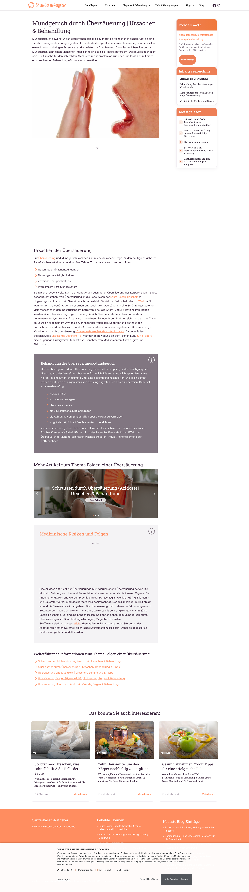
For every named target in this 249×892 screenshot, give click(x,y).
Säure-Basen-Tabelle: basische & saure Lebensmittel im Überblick (120, 828)
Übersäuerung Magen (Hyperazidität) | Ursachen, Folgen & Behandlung (81, 678)
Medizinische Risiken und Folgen (197, 101)
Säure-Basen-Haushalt (124, 296)
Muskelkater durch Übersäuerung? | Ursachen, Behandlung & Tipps (79, 666)
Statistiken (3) (104, 870)
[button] (37, 493)
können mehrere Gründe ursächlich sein (100, 331)
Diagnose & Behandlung (135, 5)
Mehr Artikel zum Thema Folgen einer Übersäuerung (196, 94)
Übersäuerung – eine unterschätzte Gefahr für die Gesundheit (190, 837)
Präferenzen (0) (85, 870)
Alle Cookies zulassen (176, 879)
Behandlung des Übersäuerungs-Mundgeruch (196, 85)
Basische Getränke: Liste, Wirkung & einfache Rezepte (189, 829)
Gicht (77, 623)
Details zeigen (63, 879)
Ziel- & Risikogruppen (166, 5)
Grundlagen (91, 5)
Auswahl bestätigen (149, 879)
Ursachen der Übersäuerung (194, 78)
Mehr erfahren (187, 59)
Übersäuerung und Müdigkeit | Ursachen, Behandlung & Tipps (75, 672)
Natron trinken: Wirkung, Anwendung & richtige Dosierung (124, 836)
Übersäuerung (46, 258)
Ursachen (110, 5)
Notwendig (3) (66, 870)
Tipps (189, 5)
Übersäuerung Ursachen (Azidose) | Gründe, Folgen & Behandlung (78, 684)
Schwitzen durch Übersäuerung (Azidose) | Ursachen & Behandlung (79, 661)
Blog (201, 5)
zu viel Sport (144, 335)
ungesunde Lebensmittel (67, 335)
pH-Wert (139, 301)
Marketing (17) (123, 870)
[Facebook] (214, 5)
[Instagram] (218, 5)
